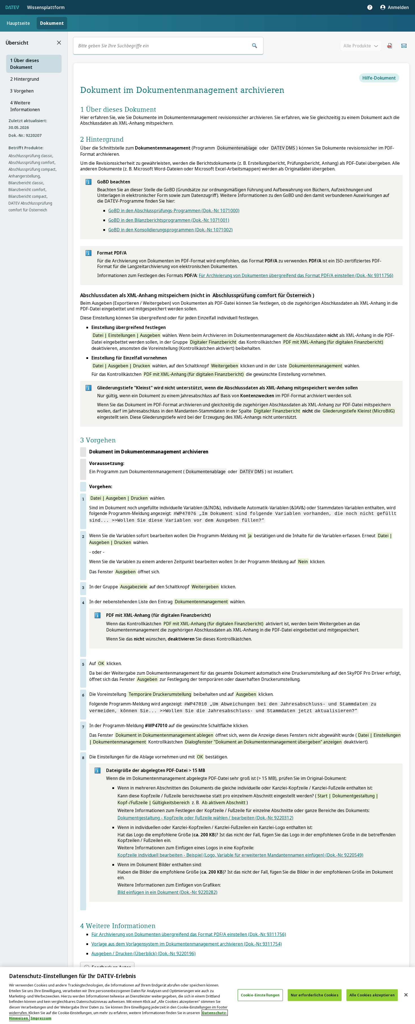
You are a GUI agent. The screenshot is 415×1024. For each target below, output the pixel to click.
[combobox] (162, 45)
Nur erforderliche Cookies (314, 994)
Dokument (52, 23)
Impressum (40, 1018)
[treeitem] (34, 64)
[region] (207, 995)
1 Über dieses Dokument (24, 63)
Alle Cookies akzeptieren (372, 994)
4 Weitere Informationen (25, 106)
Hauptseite (18, 23)
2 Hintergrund (24, 79)
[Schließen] (406, 995)
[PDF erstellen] (390, 45)
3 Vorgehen (22, 91)
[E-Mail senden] (404, 45)
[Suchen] (254, 45)
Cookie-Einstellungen (260, 994)
